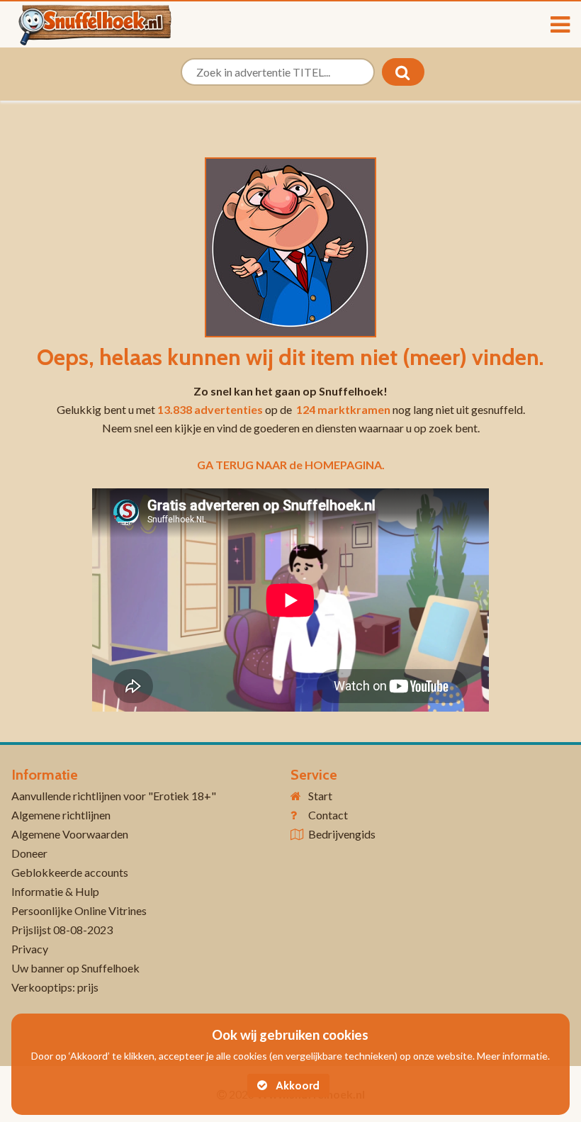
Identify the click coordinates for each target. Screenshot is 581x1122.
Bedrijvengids (342, 834)
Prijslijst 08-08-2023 (62, 929)
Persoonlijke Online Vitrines (79, 910)
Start (320, 795)
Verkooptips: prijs (54, 987)
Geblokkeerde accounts (69, 872)
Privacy (29, 948)
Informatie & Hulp (55, 891)
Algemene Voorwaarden (69, 834)
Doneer (29, 853)
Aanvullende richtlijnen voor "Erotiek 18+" (113, 795)
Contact (328, 814)
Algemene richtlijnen (61, 814)
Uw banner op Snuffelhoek (75, 968)
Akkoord (296, 1085)
